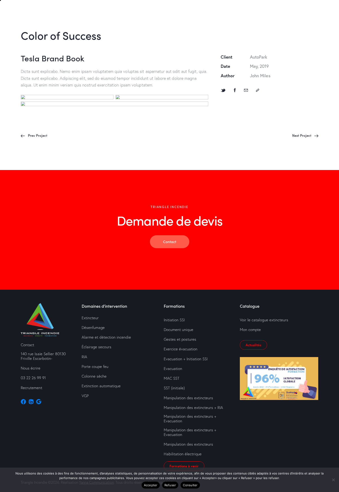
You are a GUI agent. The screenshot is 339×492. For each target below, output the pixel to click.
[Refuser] (333, 479)
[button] (257, 90)
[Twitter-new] (223, 90)
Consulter (190, 485)
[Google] (38, 401)
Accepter (151, 485)
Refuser (170, 485)
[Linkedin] (31, 401)
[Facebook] (235, 90)
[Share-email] (246, 90)
